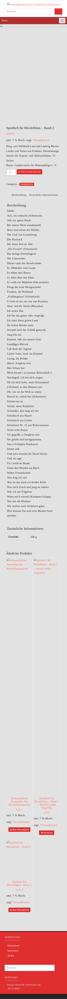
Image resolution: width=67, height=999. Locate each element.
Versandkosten (41, 140)
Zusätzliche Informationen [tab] (43, 195)
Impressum (12, 950)
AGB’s (10, 955)
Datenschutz (13, 945)
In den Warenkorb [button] (19, 829)
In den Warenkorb (29, 172)
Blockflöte (27, 184)
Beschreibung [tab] (19, 195)
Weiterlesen (47, 833)
